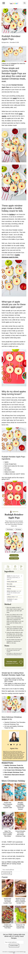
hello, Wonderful (17, 856)
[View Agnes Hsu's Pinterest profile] (14, 744)
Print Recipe (10, 529)
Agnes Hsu (6, 42)
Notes (21, 569)
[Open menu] (4, 3)
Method (15, 569)
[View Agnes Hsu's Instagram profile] (20, 744)
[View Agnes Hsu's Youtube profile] (11, 744)
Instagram (13, 63)
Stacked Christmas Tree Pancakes (14, 722)
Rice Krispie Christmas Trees (13, 772)
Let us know (9, 663)
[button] (21, 576)
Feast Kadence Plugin (12, 951)
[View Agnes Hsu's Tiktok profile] (17, 744)
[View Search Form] (24, 3)
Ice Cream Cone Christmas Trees (15, 770)
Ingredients (8, 569)
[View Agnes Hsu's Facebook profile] (8, 744)
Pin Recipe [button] (18, 529)
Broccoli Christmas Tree (11, 724)
